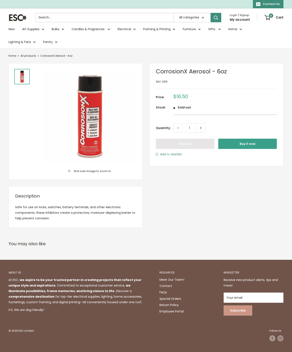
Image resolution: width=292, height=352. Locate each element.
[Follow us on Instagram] (280, 338)
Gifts (212, 29)
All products (28, 56)
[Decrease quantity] (178, 127)
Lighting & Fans (20, 42)
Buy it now (247, 144)
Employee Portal (171, 311)
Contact (165, 286)
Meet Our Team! (171, 280)
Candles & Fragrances (88, 29)
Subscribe (238, 310)
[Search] (216, 17)
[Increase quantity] (200, 127)
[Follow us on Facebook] (272, 338)
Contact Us (271, 4)
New (12, 29)
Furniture (189, 29)
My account (240, 19)
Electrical (124, 29)
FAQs (163, 292)
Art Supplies (31, 29)
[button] (169, 154)
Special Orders (170, 299)
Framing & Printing (157, 29)
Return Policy (169, 305)
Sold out (185, 144)
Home (232, 29)
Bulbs (55, 29)
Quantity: (163, 128)
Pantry (48, 42)
